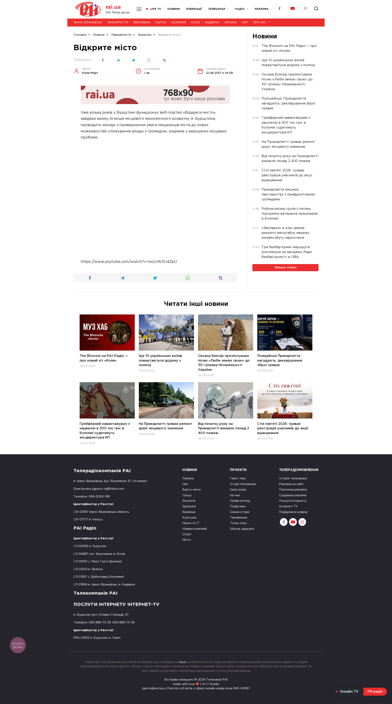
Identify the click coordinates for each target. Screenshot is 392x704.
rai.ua (113, 7)
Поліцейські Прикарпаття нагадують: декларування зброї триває (279, 360)
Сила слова (238, 489)
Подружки (238, 506)
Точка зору (238, 523)
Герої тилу (238, 478)
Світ (245, 22)
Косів (195, 22)
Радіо (240, 9)
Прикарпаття (118, 22)
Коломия (179, 22)
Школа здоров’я (242, 528)
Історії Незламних (243, 484)
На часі (235, 495)
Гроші (186, 495)
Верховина (142, 22)
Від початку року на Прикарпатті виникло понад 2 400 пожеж (223, 428)
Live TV (155, 9)
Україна (230, 22)
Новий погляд (240, 501)
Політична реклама (293, 489)
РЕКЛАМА (261, 9)
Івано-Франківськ (88, 22)
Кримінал (189, 512)
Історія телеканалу (293, 478)
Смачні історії (239, 512)
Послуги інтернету (293, 501)
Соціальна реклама (292, 495)
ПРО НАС (260, 22)
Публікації (194, 9)
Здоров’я (189, 506)
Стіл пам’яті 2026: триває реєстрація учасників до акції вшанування (282, 428)
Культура (189, 517)
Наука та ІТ (190, 523)
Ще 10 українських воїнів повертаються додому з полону (160, 360)
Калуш (161, 22)
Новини (173, 9)
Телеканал (216, 9)
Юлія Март (90, 71)
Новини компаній (194, 528)
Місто (186, 540)
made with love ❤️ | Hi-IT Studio (196, 684)
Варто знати (191, 489)
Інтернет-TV (288, 506)
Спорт (187, 534)
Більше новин (285, 267)
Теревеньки (238, 517)
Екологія (188, 501)
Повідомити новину (293, 512)
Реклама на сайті (291, 484)
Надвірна (212, 22)
